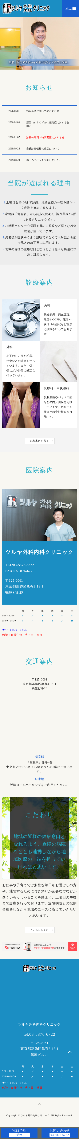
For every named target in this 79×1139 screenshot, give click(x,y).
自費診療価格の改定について (42, 148)
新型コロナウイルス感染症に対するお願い (47, 124)
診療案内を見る (39, 440)
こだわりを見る (39, 930)
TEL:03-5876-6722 (19, 565)
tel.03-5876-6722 (39, 1034)
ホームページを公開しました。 (44, 160)
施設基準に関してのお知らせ (42, 111)
